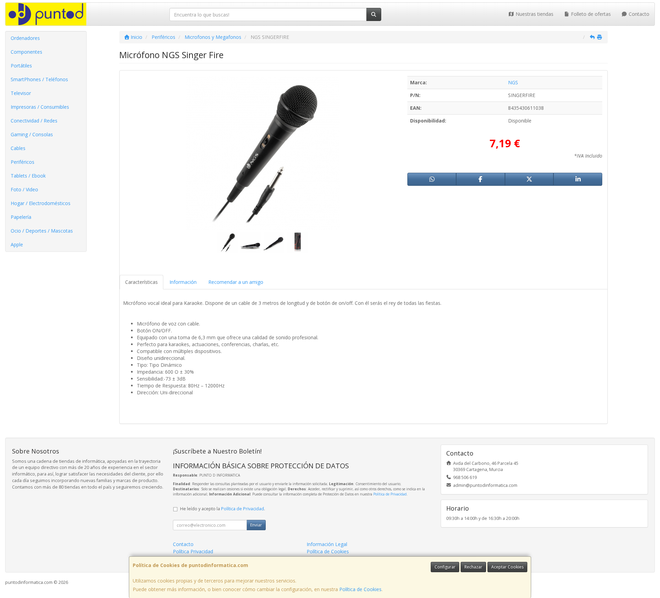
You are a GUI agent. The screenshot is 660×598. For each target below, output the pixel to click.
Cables (18, 148)
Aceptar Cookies (507, 567)
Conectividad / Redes (34, 120)
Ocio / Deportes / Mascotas (42, 230)
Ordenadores (25, 38)
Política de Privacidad (390, 494)
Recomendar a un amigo (235, 282)
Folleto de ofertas (590, 14)
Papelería (21, 217)
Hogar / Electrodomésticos (40, 203)
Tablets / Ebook (28, 175)
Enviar (256, 525)
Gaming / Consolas (32, 134)
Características (141, 282)
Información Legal (327, 544)
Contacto (638, 14)
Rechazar (473, 567)
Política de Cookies (360, 589)
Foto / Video (24, 189)
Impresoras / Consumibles (40, 107)
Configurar (444, 567)
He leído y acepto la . (222, 509)
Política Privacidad (193, 551)
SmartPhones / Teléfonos (39, 79)
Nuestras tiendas (533, 14)
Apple (17, 244)
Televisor (21, 93)
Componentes (26, 52)
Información (183, 282)
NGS (513, 82)
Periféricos (22, 162)
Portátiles (21, 65)
